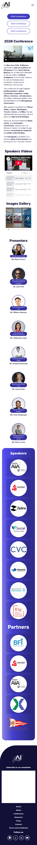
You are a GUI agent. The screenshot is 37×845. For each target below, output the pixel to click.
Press (18, 821)
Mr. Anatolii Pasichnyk (18, 364)
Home (18, 807)
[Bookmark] (9, 837)
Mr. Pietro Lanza (18, 442)
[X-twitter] (21, 837)
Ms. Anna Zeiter (18, 389)
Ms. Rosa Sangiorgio (18, 415)
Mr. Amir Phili (18, 287)
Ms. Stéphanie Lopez (18, 338)
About (18, 810)
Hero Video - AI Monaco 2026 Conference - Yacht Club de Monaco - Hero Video (21, 178)
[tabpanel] (18, 163)
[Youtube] (27, 837)
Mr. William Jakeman (18, 312)
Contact (18, 824)
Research (18, 817)
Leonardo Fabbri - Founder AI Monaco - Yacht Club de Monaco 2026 (20, 184)
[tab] (18, 16)
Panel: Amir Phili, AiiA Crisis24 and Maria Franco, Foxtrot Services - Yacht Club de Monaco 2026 (20, 195)
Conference (18, 814)
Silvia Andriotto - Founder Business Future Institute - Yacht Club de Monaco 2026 (21, 189)
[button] (33, 5)
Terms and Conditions (18, 828)
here (27, 137)
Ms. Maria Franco (18, 259)
